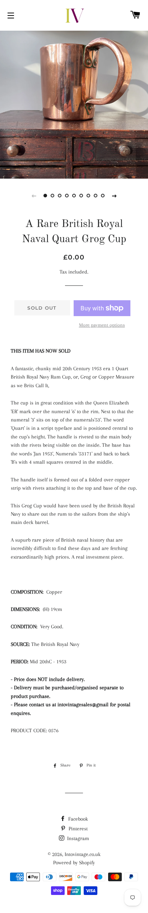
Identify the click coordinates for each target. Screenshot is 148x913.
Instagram (77, 838)
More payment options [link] (102, 325)
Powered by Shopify (74, 862)
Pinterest (77, 828)
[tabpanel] (74, 104)
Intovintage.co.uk (83, 854)
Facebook (77, 819)
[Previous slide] (34, 196)
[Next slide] (114, 196)
